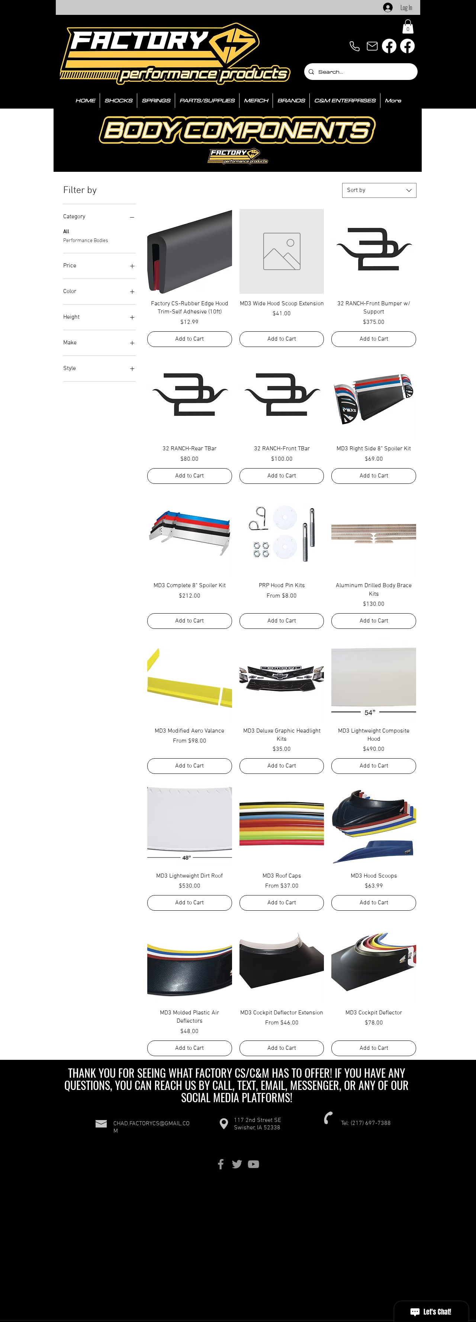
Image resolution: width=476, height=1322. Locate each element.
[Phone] (354, 46)
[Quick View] (189, 251)
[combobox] (379, 190)
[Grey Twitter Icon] (237, 1164)
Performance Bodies (85, 241)
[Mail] (372, 46)
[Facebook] (389, 46)
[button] (408, 26)
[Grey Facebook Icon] (221, 1164)
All (66, 232)
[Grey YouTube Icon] (253, 1164)
